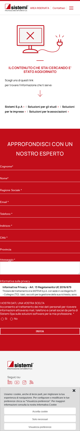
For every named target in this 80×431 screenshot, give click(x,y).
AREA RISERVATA (39, 8)
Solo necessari (40, 419)
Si (5, 318)
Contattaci (59, 8)
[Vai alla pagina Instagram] (24, 382)
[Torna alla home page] (16, 7)
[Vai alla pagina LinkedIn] (9, 381)
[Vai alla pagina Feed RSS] (31, 382)
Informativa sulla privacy (15, 281)
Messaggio (7, 259)
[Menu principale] (71, 7)
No (15, 318)
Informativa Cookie (47, 404)
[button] (74, 391)
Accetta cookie (40, 411)
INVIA (40, 331)
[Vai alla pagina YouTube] (17, 382)
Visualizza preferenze (40, 427)
